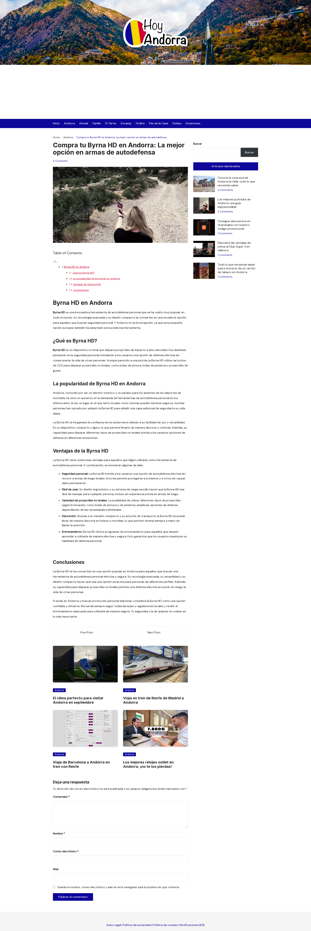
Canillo (96, 123)
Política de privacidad (137, 925)
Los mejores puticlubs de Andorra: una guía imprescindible (234, 203)
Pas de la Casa (158, 123)
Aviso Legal (113, 925)
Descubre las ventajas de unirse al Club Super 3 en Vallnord (234, 246)
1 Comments (225, 233)
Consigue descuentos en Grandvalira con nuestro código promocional (234, 225)
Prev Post (86, 632)
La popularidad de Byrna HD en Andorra (96, 278)
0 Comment (60, 160)
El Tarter (110, 123)
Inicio (56, 123)
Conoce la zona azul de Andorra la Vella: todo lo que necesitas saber (236, 181)
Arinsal (83, 123)
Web (56, 869)
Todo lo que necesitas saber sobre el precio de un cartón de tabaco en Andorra (236, 268)
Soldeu (176, 123)
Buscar (197, 144)
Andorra (69, 123)
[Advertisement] (155, 92)
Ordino (140, 123)
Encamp (126, 123)
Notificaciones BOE (192, 925)
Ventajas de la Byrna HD (87, 284)
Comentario (61, 797)
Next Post (154, 632)
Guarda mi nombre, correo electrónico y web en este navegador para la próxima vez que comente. (118, 887)
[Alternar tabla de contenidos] (55, 262)
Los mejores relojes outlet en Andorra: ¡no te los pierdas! (148, 764)
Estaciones (193, 123)
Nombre (59, 833)
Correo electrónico (66, 851)
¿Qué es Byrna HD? (83, 272)
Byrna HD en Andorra (76, 267)
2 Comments (225, 189)
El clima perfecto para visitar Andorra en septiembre (78, 700)
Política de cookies (165, 925)
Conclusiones (81, 290)
